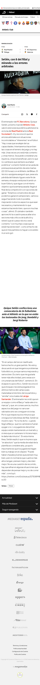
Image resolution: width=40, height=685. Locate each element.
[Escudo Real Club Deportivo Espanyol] (23, 23)
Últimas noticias (7, 17)
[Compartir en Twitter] (27, 114)
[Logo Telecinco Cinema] (20, 605)
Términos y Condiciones (20, 645)
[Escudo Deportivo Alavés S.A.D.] (15, 23)
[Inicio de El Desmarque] (4, 12)
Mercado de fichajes (21, 17)
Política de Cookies (20, 654)
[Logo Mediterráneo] (20, 635)
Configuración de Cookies (20, 651)
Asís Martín (11, 105)
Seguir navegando (10, 509)
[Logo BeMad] (20, 590)
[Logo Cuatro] (20, 545)
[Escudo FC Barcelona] (27, 23)
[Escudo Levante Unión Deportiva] (36, 23)
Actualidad (7, 497)
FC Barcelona (23, 121)
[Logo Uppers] (20, 597)
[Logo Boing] (20, 575)
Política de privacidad (20, 648)
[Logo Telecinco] (20, 537)
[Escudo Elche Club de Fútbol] (19, 23)
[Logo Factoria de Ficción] (20, 567)
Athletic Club (7, 30)
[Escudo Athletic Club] (3, 23)
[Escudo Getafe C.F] (31, 23)
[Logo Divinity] (20, 552)
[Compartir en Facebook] (37, 114)
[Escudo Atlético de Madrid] (7, 23)
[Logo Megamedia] (21, 666)
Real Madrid (17, 131)
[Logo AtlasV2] (20, 620)
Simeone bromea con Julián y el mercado (16, 8)
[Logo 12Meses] (20, 612)
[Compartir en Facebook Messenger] (32, 114)
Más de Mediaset (9, 503)
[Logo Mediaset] (20, 520)
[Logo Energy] (20, 582)
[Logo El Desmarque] (20, 560)
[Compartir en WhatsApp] (22, 114)
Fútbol (11, 12)
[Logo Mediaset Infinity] (20, 530)
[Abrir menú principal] (37, 12)
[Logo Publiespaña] (20, 627)
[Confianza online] (20, 677)
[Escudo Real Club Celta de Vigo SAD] (11, 23)
